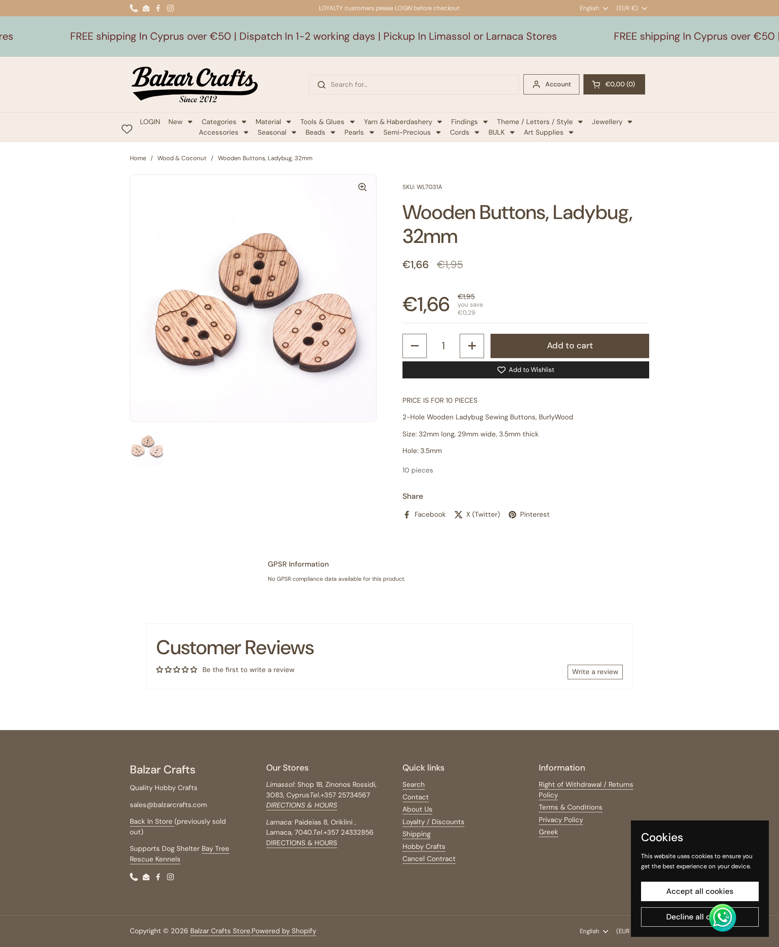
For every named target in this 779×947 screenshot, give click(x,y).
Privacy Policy (561, 819)
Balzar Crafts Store (220, 930)
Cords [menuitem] (459, 132)
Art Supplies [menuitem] (544, 132)
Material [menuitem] (268, 121)
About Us (417, 809)
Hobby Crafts (423, 846)
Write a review (595, 671)
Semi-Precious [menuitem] (407, 132)
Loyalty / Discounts (433, 821)
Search (413, 784)
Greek (548, 831)
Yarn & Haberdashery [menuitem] (398, 121)
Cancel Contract (429, 858)
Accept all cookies (700, 891)
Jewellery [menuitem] (607, 121)
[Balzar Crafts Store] (195, 84)
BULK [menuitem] (496, 132)
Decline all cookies (700, 917)
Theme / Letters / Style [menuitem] (535, 121)
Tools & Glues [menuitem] (322, 121)
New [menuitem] (175, 121)
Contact (415, 796)
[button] (614, 84)
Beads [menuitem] (315, 132)
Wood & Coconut (182, 158)
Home (138, 158)
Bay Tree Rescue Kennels (179, 853)
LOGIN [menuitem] (150, 121)
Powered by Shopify (284, 930)
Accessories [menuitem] (219, 132)
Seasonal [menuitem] (272, 132)
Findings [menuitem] (464, 121)
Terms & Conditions (571, 807)
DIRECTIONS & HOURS (301, 842)
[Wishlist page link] (127, 129)
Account (558, 84)
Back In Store (152, 821)
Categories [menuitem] (219, 121)
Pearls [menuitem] (354, 132)
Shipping (416, 833)
